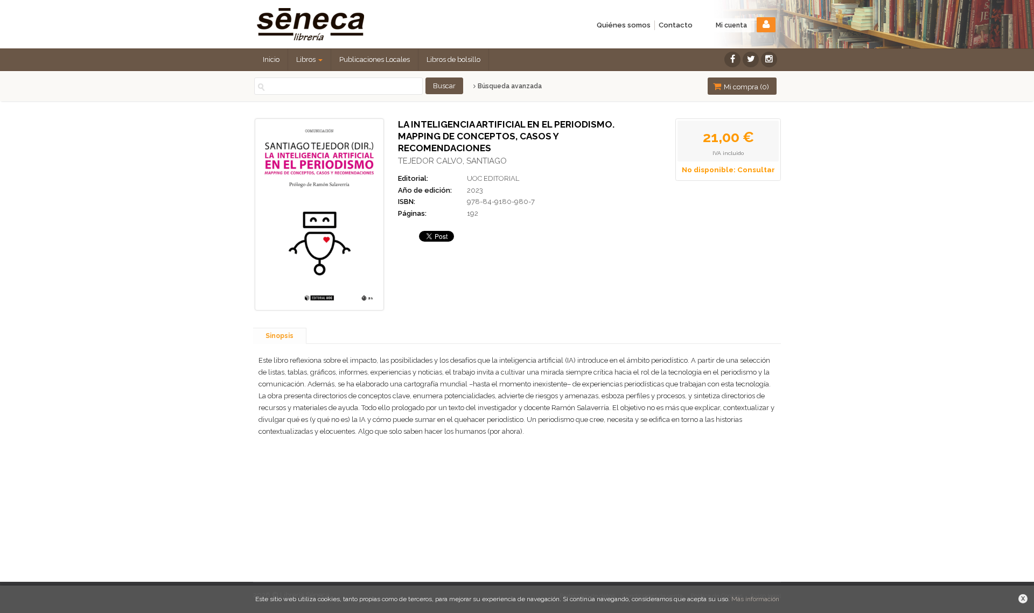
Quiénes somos (624, 25)
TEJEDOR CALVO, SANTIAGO (452, 161)
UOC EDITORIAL (493, 178)
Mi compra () (745, 87)
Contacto (676, 25)
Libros (306, 59)
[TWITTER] (751, 59)
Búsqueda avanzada (509, 86)
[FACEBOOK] (732, 59)
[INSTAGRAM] (769, 59)
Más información (755, 599)
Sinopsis (280, 336)
